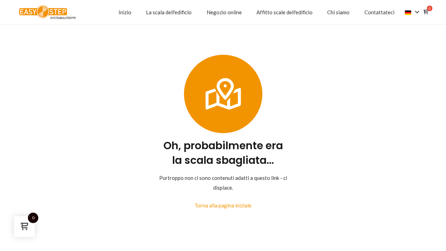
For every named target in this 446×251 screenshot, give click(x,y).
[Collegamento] (47, 12)
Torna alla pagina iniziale (223, 205)
